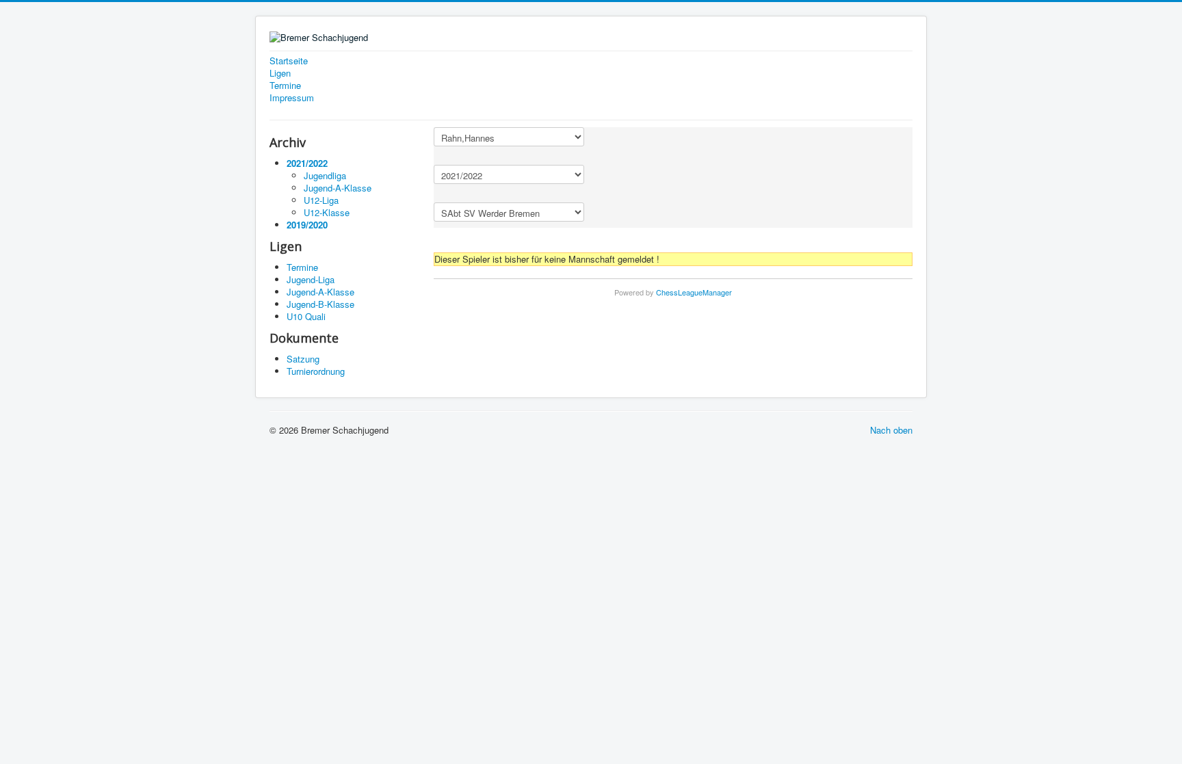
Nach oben (891, 429)
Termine (285, 85)
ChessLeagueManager (694, 292)
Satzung (303, 358)
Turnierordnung (316, 371)
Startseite (289, 61)
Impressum (292, 98)
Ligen (280, 73)
